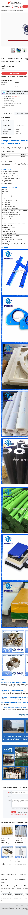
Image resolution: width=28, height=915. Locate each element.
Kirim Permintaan (14, 73)
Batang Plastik (20, 10)
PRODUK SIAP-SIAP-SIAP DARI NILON (8, 874)
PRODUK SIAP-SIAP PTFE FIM (21, 874)
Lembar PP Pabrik (18, 898)
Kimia (7, 10)
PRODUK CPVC (4, 877)
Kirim (14, 812)
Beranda (3, 10)
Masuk (3, 107)
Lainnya (3, 900)
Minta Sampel (23, 76)
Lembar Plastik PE (7, 898)
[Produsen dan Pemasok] (14, 2)
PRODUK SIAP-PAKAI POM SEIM (21, 877)
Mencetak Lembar (19, 894)
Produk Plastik (13, 10)
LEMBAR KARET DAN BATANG (21, 879)
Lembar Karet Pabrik (7, 894)
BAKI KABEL (4, 879)
